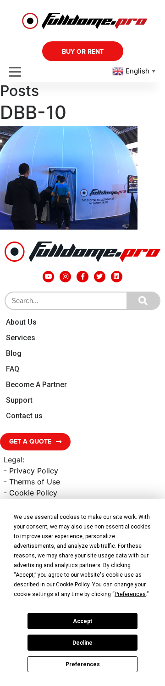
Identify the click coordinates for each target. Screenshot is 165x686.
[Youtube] (48, 276)
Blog (14, 353)
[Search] (143, 300)
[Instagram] (65, 276)
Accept (82, 621)
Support (19, 400)
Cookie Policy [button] (72, 584)
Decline (82, 643)
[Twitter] (99, 276)
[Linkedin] (116, 276)
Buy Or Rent (83, 52)
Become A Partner (36, 384)
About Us (21, 322)
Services (20, 337)
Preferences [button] (130, 594)
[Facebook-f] (82, 276)
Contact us (24, 415)
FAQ (12, 369)
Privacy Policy (33, 470)
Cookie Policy (33, 492)
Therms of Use (34, 481)
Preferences (83, 664)
